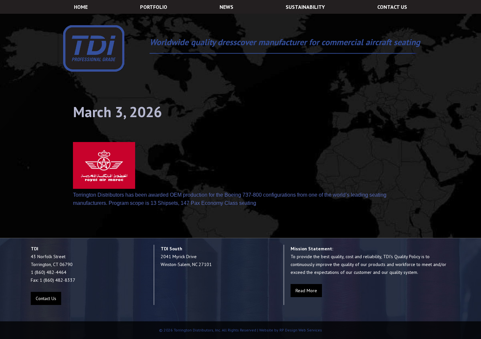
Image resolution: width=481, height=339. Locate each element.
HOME (81, 7)
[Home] (94, 48)
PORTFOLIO (153, 7)
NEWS (226, 7)
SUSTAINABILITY (305, 7)
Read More (306, 291)
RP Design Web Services (300, 330)
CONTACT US (392, 7)
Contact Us (46, 298)
